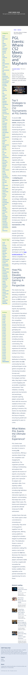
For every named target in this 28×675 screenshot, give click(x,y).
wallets (3, 205)
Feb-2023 (4, 331)
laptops (3, 96)
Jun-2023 (4, 314)
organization (4, 199)
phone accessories (5, 77)
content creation (5, 191)
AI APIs (3, 99)
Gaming (19, 29)
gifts (3, 71)
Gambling (4, 74)
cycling (3, 243)
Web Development (5, 63)
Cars (3, 40)
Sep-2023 (4, 316)
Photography (4, 57)
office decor (4, 79)
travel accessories (5, 137)
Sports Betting (4, 216)
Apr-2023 (4, 347)
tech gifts (4, 172)
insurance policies (5, 271)
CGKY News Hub (14, 12)
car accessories (5, 109)
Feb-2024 (4, 339)
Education (4, 52)
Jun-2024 (4, 321)
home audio (4, 127)
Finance (3, 60)
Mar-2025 (4, 356)
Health (3, 62)
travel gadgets (5, 119)
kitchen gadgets (5, 188)
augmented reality (5, 259)
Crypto (3, 197)
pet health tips (4, 286)
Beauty (3, 56)
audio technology (5, 157)
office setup (4, 182)
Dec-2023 (4, 338)
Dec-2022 (4, 330)
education (4, 284)
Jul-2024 (3, 319)
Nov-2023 (4, 342)
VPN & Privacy (4, 230)
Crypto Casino (4, 224)
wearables (4, 118)
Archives (3, 660)
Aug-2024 (4, 344)
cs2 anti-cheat (4, 275)
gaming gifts (4, 165)
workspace (4, 88)
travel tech (4, 207)
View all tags (4, 303)
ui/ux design (4, 273)
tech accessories (5, 82)
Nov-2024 (4, 325)
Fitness (3, 65)
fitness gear (4, 149)
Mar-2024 (4, 324)
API (3, 229)
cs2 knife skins (5, 276)
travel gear (4, 107)
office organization (5, 80)
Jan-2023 (4, 327)
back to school (4, 162)
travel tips (4, 196)
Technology (4, 45)
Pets (3, 54)
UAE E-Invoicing (5, 227)
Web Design (4, 49)
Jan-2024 (4, 346)
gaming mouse (5, 261)
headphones (4, 201)
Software (4, 43)
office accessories (5, 177)
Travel (3, 59)
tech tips (3, 133)
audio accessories (5, 144)
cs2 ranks (4, 262)
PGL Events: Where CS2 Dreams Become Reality (22, 600)
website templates (5, 268)
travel (3, 87)
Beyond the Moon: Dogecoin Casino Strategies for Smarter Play (22, 623)
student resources (5, 169)
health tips (4, 163)
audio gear (4, 146)
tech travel (4, 152)
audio (3, 183)
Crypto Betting (5, 225)
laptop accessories (5, 70)
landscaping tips (5, 278)
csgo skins (4, 270)
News (3, 93)
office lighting (4, 208)
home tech (4, 215)
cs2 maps (4, 282)
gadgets (3, 135)
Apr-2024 (4, 336)
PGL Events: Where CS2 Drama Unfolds (22, 589)
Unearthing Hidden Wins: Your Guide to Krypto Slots (21, 612)
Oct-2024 (4, 333)
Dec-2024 (4, 352)
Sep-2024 (4, 341)
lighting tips (4, 102)
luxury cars (4, 247)
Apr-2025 (4, 355)
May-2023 (4, 335)
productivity (4, 101)
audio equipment (5, 132)
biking (3, 158)
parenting (4, 148)
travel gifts (4, 174)
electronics (4, 190)
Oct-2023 (4, 317)
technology (4, 84)
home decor (4, 124)
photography (4, 129)
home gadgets (5, 176)
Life (3, 91)
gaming (3, 171)
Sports (3, 37)
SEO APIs (4, 73)
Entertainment (5, 38)
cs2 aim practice (5, 264)
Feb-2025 (4, 353)
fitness (3, 143)
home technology (5, 202)
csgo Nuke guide (5, 293)
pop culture (4, 245)
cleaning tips (4, 130)
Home (15, 29)
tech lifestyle (4, 204)
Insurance (4, 51)
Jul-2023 (3, 322)
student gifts (4, 116)
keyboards (4, 210)
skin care (4, 295)
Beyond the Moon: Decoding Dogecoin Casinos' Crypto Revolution (22, 635)
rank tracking (4, 248)
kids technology (5, 76)
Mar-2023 (4, 349)
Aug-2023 (4, 350)
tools (3, 151)
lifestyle (3, 141)
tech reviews (4, 98)
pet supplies (4, 126)
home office (4, 160)
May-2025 (4, 358)
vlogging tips (4, 90)
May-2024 (4, 328)
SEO (3, 41)
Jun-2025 (4, 360)
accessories (4, 95)
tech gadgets (4, 85)
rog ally (3, 242)
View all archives (5, 361)
